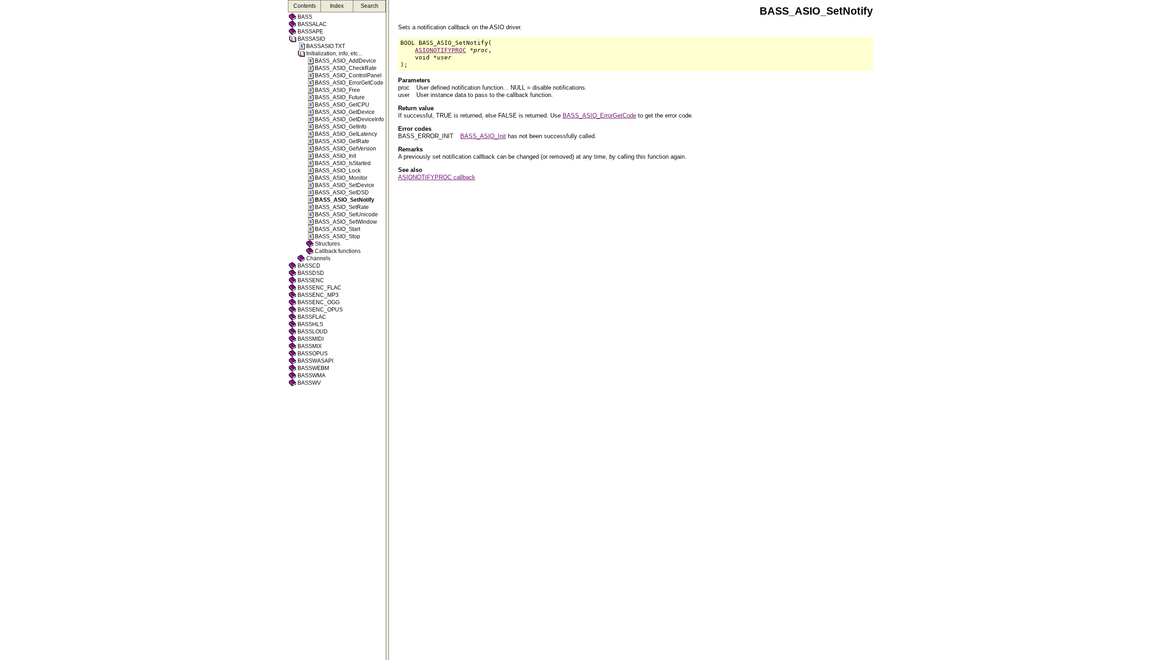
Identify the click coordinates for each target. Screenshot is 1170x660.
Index (337, 6)
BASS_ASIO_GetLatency (346, 134)
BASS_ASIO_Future (340, 97)
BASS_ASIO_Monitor (341, 178)
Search (369, 6)
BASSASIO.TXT (325, 46)
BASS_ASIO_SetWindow (346, 222)
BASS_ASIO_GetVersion (345, 148)
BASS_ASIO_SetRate (342, 207)
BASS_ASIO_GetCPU (342, 105)
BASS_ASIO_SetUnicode (346, 214)
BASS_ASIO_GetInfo (341, 126)
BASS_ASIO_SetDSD (342, 192)
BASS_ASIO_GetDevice (345, 112)
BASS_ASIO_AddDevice (345, 61)
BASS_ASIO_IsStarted (343, 163)
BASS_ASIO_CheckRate (346, 68)
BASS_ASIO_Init (335, 156)
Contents (304, 6)
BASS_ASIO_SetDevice (344, 185)
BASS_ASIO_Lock (338, 170)
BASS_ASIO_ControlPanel (348, 75)
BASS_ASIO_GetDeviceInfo (349, 119)
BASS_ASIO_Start (337, 229)
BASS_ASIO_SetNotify (344, 200)
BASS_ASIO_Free (337, 90)
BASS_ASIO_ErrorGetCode (349, 83)
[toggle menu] (387, 330)
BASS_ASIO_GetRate (342, 141)
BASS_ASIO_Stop (337, 236)
